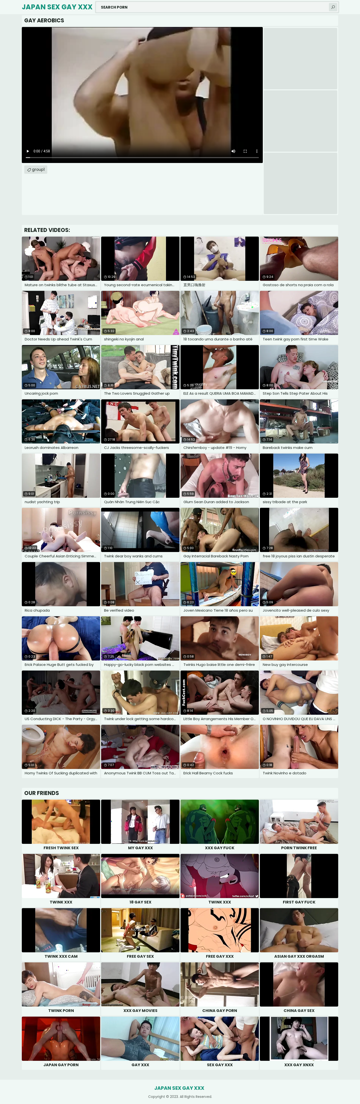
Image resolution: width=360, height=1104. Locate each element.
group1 (38, 169)
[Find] (333, 7)
